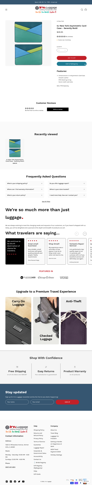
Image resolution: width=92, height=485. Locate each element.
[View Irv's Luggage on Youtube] (23, 481)
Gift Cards (37, 474)
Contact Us (37, 459)
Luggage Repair (39, 448)
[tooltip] (85, 64)
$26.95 (15, 163)
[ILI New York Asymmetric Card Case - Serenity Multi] (14, 148)
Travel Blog (54, 433)
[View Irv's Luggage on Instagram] (6, 481)
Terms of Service (39, 441)
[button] (81, 9)
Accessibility (38, 456)
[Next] (85, 234)
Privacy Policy (38, 438)
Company (54, 426)
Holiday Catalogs (56, 455)
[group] (46, 2)
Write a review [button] (57, 109)
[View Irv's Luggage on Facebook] (15, 481)
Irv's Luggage (48, 481)
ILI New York (60, 21)
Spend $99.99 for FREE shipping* (46, 2)
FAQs (35, 471)
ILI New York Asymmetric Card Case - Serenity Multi (15, 160)
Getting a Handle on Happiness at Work (56, 444)
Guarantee (37, 445)
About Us (54, 430)
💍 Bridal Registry (40, 462)
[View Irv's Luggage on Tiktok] (11, 481)
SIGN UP (67, 402)
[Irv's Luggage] (46, 10)
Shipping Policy (39, 430)
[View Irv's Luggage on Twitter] (19, 481)
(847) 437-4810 (10, 467)
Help (35, 426)
